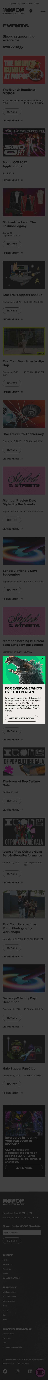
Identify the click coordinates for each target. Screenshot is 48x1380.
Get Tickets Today (21, 718)
